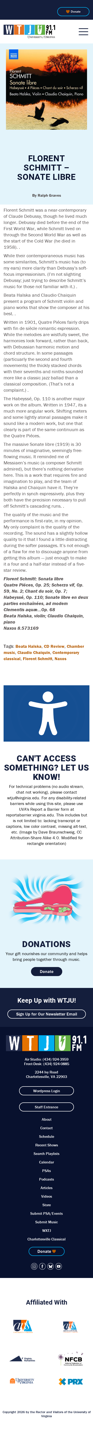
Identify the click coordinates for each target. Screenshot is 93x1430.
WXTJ (46, 1230)
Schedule (46, 1136)
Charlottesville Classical (46, 1239)
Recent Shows (46, 1145)
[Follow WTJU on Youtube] (58, 1266)
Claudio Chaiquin (33, 652)
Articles (46, 1187)
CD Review (54, 646)
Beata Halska (28, 646)
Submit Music (46, 1222)
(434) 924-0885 (56, 1063)
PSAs (46, 1170)
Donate (76, 12)
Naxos (61, 658)
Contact (46, 1127)
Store (46, 1204)
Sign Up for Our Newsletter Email (46, 1014)
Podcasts (46, 1179)
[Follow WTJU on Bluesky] (50, 1266)
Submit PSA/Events (46, 1213)
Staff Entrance (46, 1107)
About (47, 1119)
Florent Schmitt (37, 658)
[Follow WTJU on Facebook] (42, 1266)
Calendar (46, 1162)
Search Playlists (46, 1153)
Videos (46, 1196)
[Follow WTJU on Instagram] (34, 1266)
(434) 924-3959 (55, 1059)
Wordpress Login (46, 1090)
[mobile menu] (83, 32)
